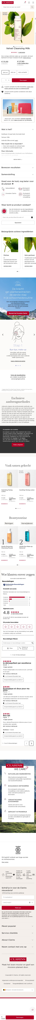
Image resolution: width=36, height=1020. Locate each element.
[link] (22, 63)
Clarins (23, 438)
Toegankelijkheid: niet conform (22, 983)
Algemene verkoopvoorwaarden (12, 980)
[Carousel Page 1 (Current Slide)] (13, 46)
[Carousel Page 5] (19, 46)
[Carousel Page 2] (15, 46)
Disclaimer (7, 983)
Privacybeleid (29, 980)
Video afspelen (18, 444)
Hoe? (16, 140)
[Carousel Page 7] (22, 46)
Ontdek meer (7, 266)
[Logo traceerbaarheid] (4, 211)
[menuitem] (25, 3)
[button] (18, 129)
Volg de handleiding (18, 375)
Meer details (27, 57)
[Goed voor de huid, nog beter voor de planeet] (13, 184)
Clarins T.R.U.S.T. (27, 211)
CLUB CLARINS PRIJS (22, 63)
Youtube (15, 438)
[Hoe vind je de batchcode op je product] (32, 217)
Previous (2, 334)
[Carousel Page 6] (20, 46)
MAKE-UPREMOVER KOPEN (18, 361)
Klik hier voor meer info (18, 578)
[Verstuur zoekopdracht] (32, 7)
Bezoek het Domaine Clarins (18, 313)
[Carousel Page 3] (16, 46)
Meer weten (5, 862)
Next (34, 334)
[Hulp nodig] (32, 1010)
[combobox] (18, 902)
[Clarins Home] (8, 2)
